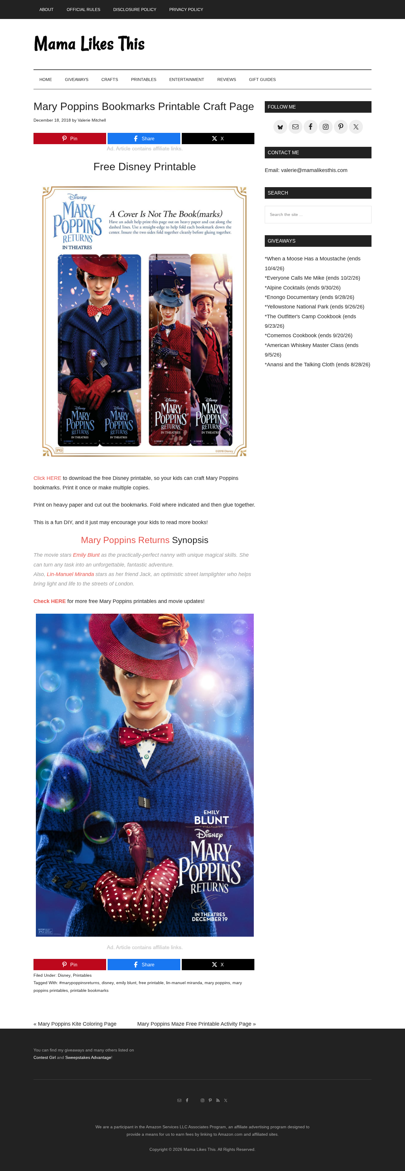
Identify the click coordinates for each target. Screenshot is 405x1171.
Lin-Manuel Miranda (70, 574)
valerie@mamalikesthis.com (314, 170)
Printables (82, 975)
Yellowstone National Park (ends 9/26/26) (315, 307)
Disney (64, 975)
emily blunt (126, 982)
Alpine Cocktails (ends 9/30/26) (304, 288)
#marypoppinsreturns (79, 982)
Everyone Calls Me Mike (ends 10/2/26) (313, 278)
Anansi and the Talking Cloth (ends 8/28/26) (318, 364)
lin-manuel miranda (184, 982)
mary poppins (217, 982)
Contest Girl (45, 1057)
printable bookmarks (89, 990)
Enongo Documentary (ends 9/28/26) (310, 297)
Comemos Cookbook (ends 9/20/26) (310, 335)
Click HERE (47, 478)
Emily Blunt (86, 555)
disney (108, 982)
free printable (151, 982)
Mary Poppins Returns (125, 540)
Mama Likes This (90, 44)
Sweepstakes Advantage (88, 1057)
